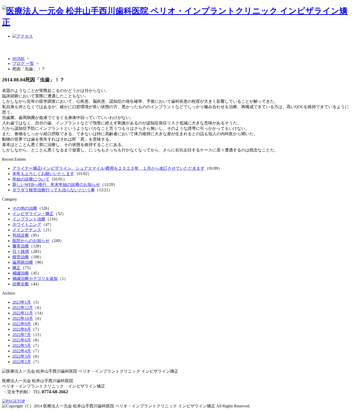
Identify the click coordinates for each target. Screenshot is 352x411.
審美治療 (20, 246)
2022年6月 (21, 340)
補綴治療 (20, 273)
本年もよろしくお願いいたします (43, 174)
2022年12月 (22, 307)
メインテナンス (26, 230)
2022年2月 (21, 361)
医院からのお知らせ (30, 240)
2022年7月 (21, 334)
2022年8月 (21, 329)
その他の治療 (24, 208)
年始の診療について (30, 179)
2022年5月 (21, 345)
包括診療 (20, 235)
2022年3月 (21, 356)
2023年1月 (21, 302)
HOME (18, 58)
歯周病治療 (22, 262)
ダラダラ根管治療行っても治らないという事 (53, 190)
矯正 (16, 268)
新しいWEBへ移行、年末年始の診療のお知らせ (56, 184)
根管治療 (20, 257)
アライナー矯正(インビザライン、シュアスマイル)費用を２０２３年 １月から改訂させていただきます (108, 168)
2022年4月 (21, 351)
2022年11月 (22, 313)
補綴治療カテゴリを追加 (35, 278)
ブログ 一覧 (23, 63)
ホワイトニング (26, 224)
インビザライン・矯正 (33, 213)
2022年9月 (21, 324)
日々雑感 (20, 251)
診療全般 (20, 284)
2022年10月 (22, 318)
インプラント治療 (28, 219)
